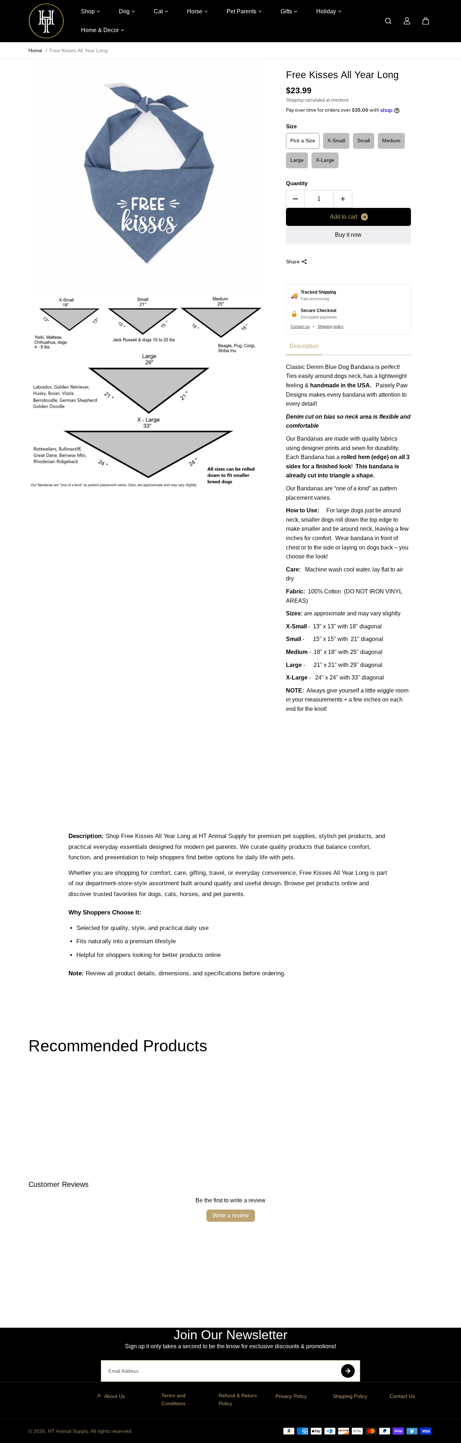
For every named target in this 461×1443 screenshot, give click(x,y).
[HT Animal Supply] (46, 21)
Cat (158, 11)
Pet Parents (241, 11)
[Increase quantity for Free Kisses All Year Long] (343, 199)
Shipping (295, 100)
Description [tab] (304, 346)
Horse (194, 11)
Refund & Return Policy (238, 1399)
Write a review (230, 1215)
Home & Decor (100, 30)
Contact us (300, 326)
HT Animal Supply (68, 1431)
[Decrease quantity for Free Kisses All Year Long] (295, 199)
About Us (114, 1396)
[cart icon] (426, 21)
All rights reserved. (111, 1431)
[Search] (388, 21)
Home (35, 50)
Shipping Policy (350, 1396)
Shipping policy (331, 326)
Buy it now (348, 235)
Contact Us (402, 1396)
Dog (124, 11)
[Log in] (407, 21)
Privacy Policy (291, 1396)
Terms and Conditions (173, 1399)
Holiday (326, 11)
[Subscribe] (348, 1371)
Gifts (286, 11)
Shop (88, 11)
